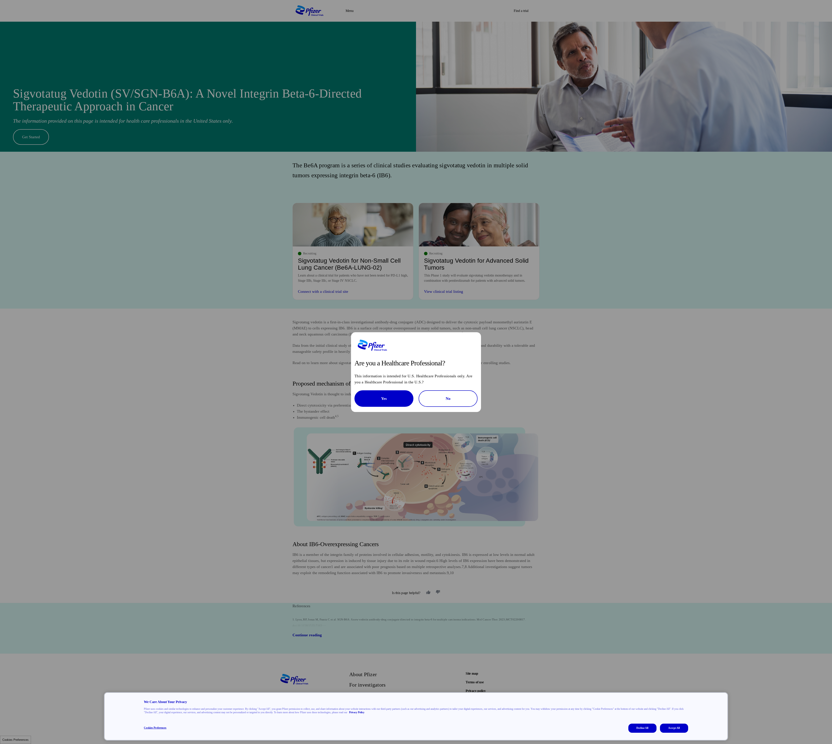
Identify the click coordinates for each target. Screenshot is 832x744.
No (448, 398)
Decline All (642, 727)
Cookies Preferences (155, 727)
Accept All (674, 727)
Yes (384, 398)
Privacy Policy (356, 712)
